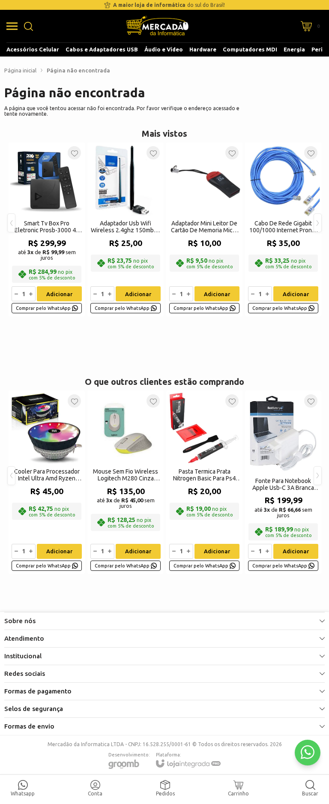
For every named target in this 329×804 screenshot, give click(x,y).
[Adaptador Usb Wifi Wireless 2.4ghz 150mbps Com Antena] (125, 229)
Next (318, 222)
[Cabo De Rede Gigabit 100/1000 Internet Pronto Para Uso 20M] (283, 229)
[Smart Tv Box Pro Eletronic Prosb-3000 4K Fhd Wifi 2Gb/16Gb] (46, 229)
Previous (11, 222)
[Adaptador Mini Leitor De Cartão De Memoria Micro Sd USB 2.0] (204, 229)
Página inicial (20, 70)
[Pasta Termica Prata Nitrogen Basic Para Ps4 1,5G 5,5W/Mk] (204, 482)
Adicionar (59, 294)
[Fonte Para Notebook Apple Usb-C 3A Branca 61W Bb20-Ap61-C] (283, 482)
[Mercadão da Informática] (157, 26)
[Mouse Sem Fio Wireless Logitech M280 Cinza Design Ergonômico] (125, 482)
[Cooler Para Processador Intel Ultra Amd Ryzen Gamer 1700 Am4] (46, 482)
